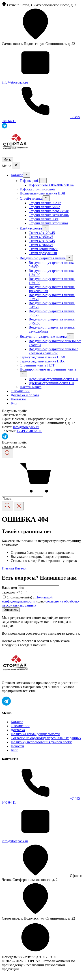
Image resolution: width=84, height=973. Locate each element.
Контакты (18, 399)
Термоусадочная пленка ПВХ (42, 361)
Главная (8, 568)
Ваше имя (9, 587)
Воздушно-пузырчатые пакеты (43, 336)
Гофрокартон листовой (37, 189)
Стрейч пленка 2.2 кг (45, 203)
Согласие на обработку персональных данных (46, 738)
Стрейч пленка (31, 198)
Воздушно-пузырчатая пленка (43, 258)
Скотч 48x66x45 (41, 245)
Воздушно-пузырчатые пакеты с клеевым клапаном (53, 351)
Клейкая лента (31, 228)
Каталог (17, 175)
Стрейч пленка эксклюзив (49, 215)
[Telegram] (5, 438)
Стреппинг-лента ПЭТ (37, 365)
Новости (17, 746)
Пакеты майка (30, 387)
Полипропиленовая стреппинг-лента (48, 369)
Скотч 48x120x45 (42, 233)
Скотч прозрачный (43, 253)
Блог (14, 403)
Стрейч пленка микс (44, 207)
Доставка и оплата (25, 395)
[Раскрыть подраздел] (26, 175)
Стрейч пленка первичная (49, 211)
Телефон (8, 592)
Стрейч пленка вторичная (48, 223)
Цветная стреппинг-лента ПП (51, 383)
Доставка (18, 730)
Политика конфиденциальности (35, 734)
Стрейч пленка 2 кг (43, 219)
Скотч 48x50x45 (41, 237)
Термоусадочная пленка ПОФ (42, 357)
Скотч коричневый (43, 249)
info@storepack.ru (15, 82)
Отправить (11, 609)
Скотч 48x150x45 (42, 241)
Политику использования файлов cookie (41, 742)
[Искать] (7, 506)
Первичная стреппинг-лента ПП (53, 379)
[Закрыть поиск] (19, 506)
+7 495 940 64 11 (29, 431)
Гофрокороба (29, 181)
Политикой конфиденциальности (27, 599)
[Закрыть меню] (16, 165)
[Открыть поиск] (7, 453)
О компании (20, 391)
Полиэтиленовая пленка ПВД (42, 193)
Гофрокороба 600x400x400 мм (51, 185)
